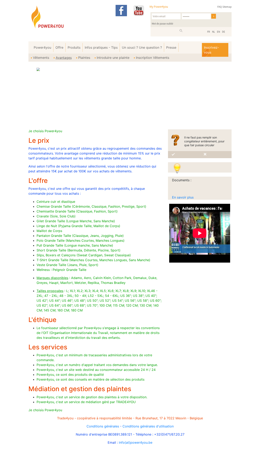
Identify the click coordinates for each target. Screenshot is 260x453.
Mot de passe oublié (162, 23)
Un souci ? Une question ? (142, 47)
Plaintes (84, 58)
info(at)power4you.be (135, 442)
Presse (171, 47)
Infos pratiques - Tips (101, 47)
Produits (74, 47)
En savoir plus (183, 197)
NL (213, 31)
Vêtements (41, 58)
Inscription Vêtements (152, 58)
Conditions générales (103, 426)
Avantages (64, 58)
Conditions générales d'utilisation (148, 426)
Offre (59, 47)
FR (208, 31)
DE (223, 31)
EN (218, 31)
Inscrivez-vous (211, 49)
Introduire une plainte (113, 58)
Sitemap (227, 7)
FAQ (219, 7)
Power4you (42, 47)
